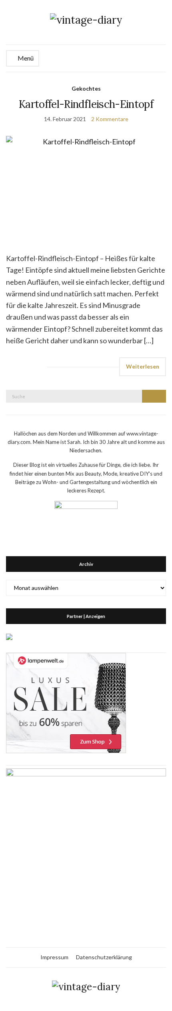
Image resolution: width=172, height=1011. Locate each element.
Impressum (54, 957)
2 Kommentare (109, 118)
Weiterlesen (142, 366)
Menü (25, 58)
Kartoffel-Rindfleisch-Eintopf (86, 104)
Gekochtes (86, 88)
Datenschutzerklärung (104, 957)
